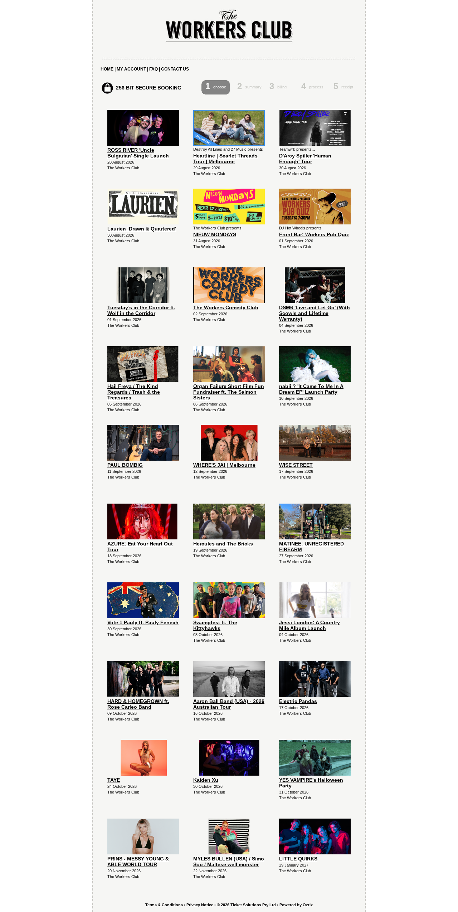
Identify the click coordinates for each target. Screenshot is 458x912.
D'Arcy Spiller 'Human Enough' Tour (305, 158)
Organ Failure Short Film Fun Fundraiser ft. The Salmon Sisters (228, 392)
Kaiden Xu (205, 780)
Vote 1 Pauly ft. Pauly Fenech (143, 622)
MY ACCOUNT (131, 69)
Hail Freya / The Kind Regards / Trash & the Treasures (133, 392)
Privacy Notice (199, 905)
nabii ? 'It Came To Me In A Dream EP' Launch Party (311, 389)
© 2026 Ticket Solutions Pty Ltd (246, 905)
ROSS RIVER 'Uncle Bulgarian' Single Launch (138, 153)
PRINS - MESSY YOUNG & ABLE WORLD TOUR (138, 861)
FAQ (153, 69)
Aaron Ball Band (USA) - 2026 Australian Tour (228, 704)
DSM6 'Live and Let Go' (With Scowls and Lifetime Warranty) (314, 313)
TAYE (113, 780)
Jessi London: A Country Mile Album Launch (309, 625)
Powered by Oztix (296, 905)
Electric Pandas (298, 701)
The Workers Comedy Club (225, 307)
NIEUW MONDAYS (214, 234)
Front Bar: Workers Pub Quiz (314, 234)
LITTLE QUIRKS (298, 859)
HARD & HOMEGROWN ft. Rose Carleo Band (138, 704)
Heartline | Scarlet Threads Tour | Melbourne (225, 158)
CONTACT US (175, 69)
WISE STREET (296, 465)
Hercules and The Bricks (223, 544)
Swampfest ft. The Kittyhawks (215, 625)
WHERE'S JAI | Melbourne (224, 465)
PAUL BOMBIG (125, 465)
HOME (107, 69)
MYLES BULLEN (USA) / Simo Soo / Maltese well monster (228, 861)
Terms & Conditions (164, 905)
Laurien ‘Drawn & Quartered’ (141, 229)
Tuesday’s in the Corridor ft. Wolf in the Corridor (141, 310)
